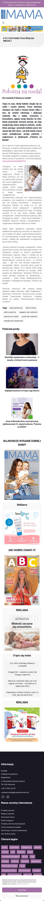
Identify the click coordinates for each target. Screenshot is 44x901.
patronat (27, 875)
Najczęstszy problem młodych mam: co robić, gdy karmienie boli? (22, 693)
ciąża (4, 847)
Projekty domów (7, 810)
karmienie (14, 847)
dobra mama (31, 308)
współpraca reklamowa (13, 321)
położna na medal (11, 316)
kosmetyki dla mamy (10, 857)
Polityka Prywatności (9, 774)
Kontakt (4, 771)
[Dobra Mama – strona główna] (22, 14)
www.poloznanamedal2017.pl (14, 161)
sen (12, 852)
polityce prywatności (22, 884)
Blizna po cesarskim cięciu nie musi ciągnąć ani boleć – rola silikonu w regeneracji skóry (22, 683)
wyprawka (36, 861)
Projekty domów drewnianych (13, 824)
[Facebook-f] (3, 797)
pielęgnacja (26, 847)
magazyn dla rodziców (28, 312)
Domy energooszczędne (11, 827)
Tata (32, 857)
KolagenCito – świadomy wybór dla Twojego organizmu (22, 673)
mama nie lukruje (9, 866)
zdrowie (24, 861)
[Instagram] (8, 797)
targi (22, 866)
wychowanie (24, 870)
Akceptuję (22, 890)
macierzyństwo (14, 875)
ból (3, 875)
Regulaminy (5, 777)
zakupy (5, 861)
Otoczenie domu (8, 817)
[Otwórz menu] (3, 22)
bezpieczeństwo (9, 870)
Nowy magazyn (7, 820)
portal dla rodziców (29, 316)
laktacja (36, 870)
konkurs (37, 875)
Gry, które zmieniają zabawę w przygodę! (22, 664)
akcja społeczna (16, 308)
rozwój (38, 847)
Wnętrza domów (7, 814)
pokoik (5, 852)
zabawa (15, 861)
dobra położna (10, 312)
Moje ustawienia (22, 896)
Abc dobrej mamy (8, 834)
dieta (30, 852)
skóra (24, 857)
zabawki (21, 852)
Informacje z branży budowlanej (14, 830)
